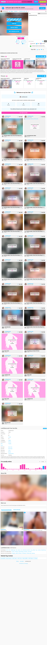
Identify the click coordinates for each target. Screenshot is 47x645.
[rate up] (37, 50)
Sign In (36, 1)
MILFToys (19, 558)
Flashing (16, 551)
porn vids (15, 1)
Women (9, 441)
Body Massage (21, 551)
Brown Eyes (10, 448)
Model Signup (43, 4)
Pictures (16, 11)
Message (18, 41)
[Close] (46, 11)
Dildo (34, 550)
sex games (19, 1)
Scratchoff (43, 43)
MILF (7, 550)
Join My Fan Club (23, 112)
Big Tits (9, 451)
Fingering (13, 553)
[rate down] (41, 50)
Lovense (39, 550)
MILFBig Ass (31, 558)
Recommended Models (6, 509)
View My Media (14, 27)
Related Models (16, 509)
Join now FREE (43, 1)
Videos (12, 11)
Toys (36, 550)
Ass (21, 550)
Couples (9, 443)
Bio (9, 11)
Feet (16, 550)
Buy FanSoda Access (14, 31)
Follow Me (44, 428)
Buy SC (24, 43)
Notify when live (14, 19)
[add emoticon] (43, 41)
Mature (19, 550)
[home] (3, 2)
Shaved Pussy (43, 550)
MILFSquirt (15, 558)
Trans (2, 445)
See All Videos (41, 56)
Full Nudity (24, 553)
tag (7, 1)
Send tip (14, 23)
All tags (36, 558)
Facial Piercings (11, 453)
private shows (11, 1)
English (9, 440)
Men (1, 443)
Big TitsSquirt (8, 558)
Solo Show (29, 551)
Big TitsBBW (25, 558)
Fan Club (21, 11)
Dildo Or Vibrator (18, 553)
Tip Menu (24, 40)
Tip (21, 38)
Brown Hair (10, 447)
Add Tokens (23, 36)
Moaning (25, 551)
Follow (18, 40)
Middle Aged (13, 550)
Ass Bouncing (28, 553)
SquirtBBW (3, 558)
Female (9, 437)
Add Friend (24, 41)
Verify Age (42, 8)
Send (45, 41)
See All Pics (41, 76)
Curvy (9, 450)
